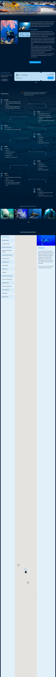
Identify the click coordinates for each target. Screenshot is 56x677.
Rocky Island (5, 296)
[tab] (33, 82)
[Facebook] (54, 6)
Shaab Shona (5, 240)
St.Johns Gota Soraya (7, 276)
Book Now (50, 77)
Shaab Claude (5, 258)
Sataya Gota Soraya (7, 255)
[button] (26, 572)
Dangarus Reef (5, 243)
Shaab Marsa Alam (6, 247)
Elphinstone (5, 237)
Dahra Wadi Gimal (6, 286)
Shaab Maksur (5, 282)
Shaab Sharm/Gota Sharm (7, 251)
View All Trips (4, 79)
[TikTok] (54, 9)
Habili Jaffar (5, 265)
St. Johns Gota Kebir (7, 279)
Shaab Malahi (5, 289)
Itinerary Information (34, 62)
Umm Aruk (4, 269)
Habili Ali (4, 272)
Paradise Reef (5, 262)
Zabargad (4, 293)
